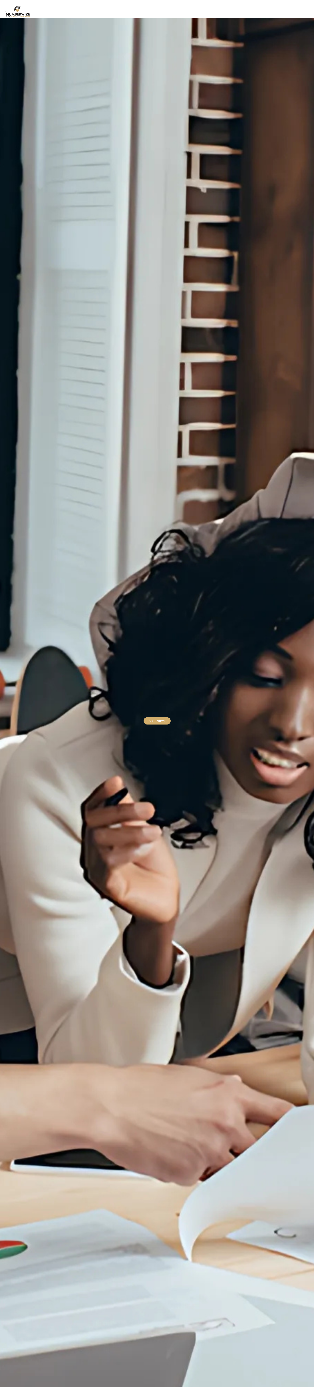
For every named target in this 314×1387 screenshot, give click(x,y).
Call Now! (157, 721)
